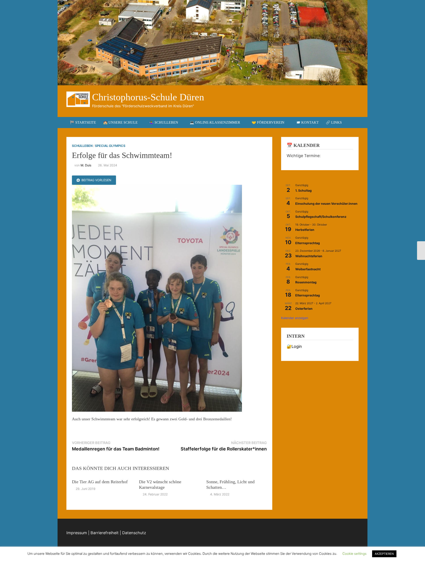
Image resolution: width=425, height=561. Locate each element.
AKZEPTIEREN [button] (384, 553)
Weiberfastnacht (308, 269)
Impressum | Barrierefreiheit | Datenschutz (106, 532)
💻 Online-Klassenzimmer (215, 122)
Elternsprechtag (307, 243)
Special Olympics (110, 146)
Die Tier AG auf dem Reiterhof (100, 481)
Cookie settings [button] (354, 553)
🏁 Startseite (83, 122)
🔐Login (294, 346)
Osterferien (304, 308)
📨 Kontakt (307, 122)
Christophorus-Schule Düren (148, 97)
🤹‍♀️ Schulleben (163, 122)
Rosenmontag (306, 282)
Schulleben (82, 146)
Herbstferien (304, 230)
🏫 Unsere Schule (120, 122)
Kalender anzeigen (294, 318)
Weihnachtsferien (308, 256)
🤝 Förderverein (268, 122)
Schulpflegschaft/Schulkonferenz (320, 216)
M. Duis (86, 165)
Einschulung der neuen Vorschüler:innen (326, 203)
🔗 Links (334, 122)
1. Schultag (303, 190)
